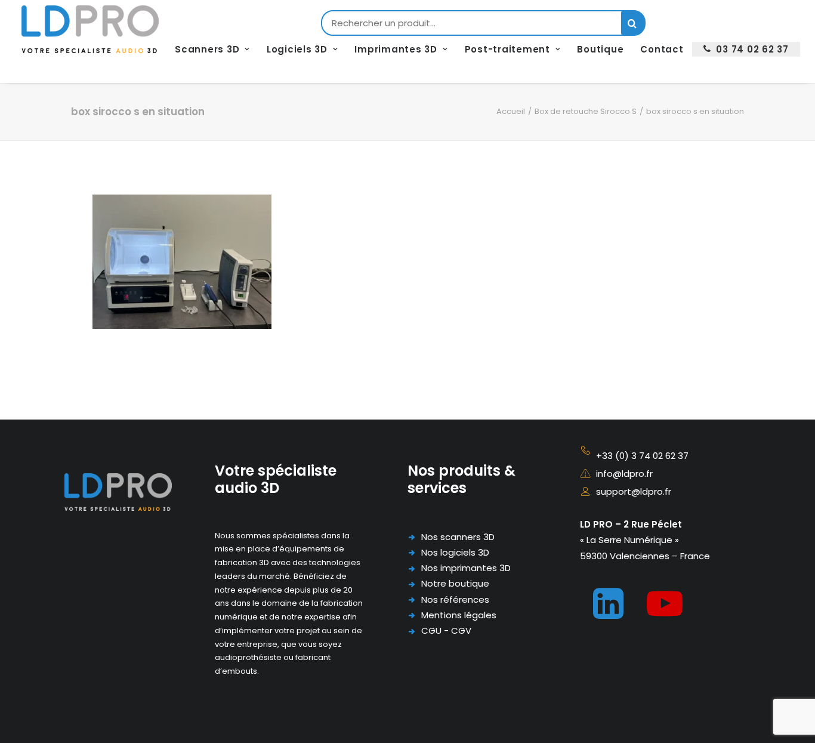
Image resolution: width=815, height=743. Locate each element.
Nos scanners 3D (458, 537)
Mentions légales (458, 615)
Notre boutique (455, 583)
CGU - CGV (446, 630)
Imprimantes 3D (395, 49)
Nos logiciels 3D (455, 552)
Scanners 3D (207, 49)
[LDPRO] (90, 29)
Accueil (510, 111)
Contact (661, 49)
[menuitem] (212, 49)
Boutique (600, 49)
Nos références (455, 599)
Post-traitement (507, 49)
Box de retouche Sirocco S (586, 111)
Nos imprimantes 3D (466, 568)
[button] (608, 615)
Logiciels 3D (297, 49)
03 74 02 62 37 (752, 49)
